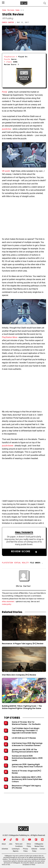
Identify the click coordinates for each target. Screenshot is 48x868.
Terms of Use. (6, 864)
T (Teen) (8, 62)
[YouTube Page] (29, 840)
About (4, 844)
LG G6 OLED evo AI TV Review (24, 738)
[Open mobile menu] (3, 3)
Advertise (5, 849)
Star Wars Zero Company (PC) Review (19, 675)
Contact (42, 849)
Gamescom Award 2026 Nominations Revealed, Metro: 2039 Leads (27, 758)
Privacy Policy (25, 850)
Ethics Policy (29, 845)
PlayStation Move (9, 337)
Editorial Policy (34, 850)
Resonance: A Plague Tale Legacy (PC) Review (22, 643)
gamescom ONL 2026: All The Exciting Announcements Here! (25, 751)
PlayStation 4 (10, 56)
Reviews (10, 10)
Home (4, 10)
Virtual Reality (21, 562)
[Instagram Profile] (23, 840)
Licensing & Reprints (15, 850)
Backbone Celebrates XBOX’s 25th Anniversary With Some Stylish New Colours (27, 779)
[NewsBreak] (42, 839)
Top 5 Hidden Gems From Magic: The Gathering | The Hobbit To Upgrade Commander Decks (26, 730)
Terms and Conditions (19, 845)
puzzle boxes (7, 445)
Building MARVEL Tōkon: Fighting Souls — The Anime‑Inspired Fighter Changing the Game (22, 707)
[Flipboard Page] (36, 840)
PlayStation (7, 562)
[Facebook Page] (17, 840)
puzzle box (6, 129)
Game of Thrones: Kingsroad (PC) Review (26, 772)
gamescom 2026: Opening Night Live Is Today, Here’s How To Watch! (27, 765)
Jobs (10, 844)
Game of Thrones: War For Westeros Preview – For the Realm (26, 723)
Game (17, 10)
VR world (6, 171)
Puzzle (7, 59)
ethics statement (8, 601)
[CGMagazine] (23, 829)
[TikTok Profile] (10, 840)
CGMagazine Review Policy (39, 845)
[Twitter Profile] (4, 840)
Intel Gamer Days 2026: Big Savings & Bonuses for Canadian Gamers (27, 744)
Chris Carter (8, 22)
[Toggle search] (45, 3)
